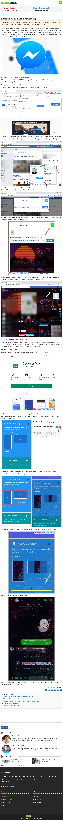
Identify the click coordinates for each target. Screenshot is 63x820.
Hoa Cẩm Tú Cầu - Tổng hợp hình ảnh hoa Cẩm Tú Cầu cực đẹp (21, 701)
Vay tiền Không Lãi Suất (7, 799)
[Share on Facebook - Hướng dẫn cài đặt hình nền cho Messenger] (45, 690)
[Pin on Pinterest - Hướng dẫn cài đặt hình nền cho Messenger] (54, 690)
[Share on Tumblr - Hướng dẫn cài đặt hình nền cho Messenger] (60, 690)
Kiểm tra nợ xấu (6, 802)
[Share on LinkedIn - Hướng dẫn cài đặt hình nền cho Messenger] (51, 690)
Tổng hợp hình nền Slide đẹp (11, 699)
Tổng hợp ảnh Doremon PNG (11, 703)
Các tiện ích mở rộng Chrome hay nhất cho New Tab (18, 696)
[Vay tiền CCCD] (26, 2)
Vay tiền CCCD (37, 799)
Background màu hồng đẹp (11, 705)
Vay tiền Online (21, 765)
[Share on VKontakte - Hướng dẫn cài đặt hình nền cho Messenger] (57, 690)
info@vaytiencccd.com (9, 786)
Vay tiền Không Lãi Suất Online (48, 759)
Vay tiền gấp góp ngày (16, 759)
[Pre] (57, 733)
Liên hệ (3, 805)
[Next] (59, 733)
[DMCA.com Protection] (31, 815)
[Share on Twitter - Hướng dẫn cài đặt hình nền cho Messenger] (48, 690)
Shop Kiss (35, 796)
